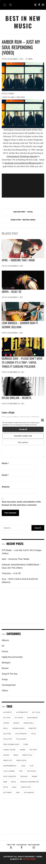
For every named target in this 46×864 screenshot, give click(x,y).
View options (23, 442)
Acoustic (7, 712)
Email (5, 475)
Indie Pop (7, 760)
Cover (6, 723)
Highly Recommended (12, 657)
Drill (5, 728)
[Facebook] (39, 5)
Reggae (24, 776)
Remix (34, 776)
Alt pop (6, 718)
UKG (18, 792)
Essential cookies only (23, 436)
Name (5, 463)
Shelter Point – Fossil (23, 212)
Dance (16, 723)
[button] (42, 420)
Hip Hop (33, 750)
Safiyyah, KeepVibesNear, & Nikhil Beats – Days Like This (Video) (21, 566)
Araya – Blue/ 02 (11, 291)
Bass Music (32, 718)
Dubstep (33, 728)
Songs (11, 93)
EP (3, 646)
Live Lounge (9, 771)
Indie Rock (21, 97)
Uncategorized (8, 685)
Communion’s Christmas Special (21, 156)
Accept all (23, 429)
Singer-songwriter (29, 782)
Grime (22, 750)
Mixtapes (6, 662)
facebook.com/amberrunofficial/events (23, 163)
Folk (33, 734)
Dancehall (29, 723)
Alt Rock (19, 718)
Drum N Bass (18, 728)
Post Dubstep (9, 776)
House (6, 755)
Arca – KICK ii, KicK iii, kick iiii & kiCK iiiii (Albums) (20, 580)
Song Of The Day (9, 674)
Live (31, 766)
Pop (21, 771)
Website (6, 487)
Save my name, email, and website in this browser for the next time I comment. (21, 503)
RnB (5, 782)
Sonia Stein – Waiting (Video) (23, 220)
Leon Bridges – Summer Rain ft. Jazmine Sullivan (20, 325)
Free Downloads (11, 744)
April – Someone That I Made (18, 260)
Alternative (22, 712)
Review (5, 668)
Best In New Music (23, 22)
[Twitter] (35, 5)
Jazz (23, 766)
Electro (7, 734)
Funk (25, 744)
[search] (10, 5)
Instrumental (10, 766)
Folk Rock (21, 739)
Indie (13, 97)
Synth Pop (26, 787)
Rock (13, 782)
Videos (5, 690)
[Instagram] (43, 5)
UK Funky (7, 792)
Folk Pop (7, 739)
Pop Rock (31, 771)
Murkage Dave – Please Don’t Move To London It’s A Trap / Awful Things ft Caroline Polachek (22, 362)
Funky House (9, 750)
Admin (30, 59)
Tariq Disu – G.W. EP (11, 573)
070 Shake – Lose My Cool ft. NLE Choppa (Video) (21, 552)
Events (5, 651)
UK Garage (29, 792)
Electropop (21, 734)
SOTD (5, 787)
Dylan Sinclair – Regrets (16, 398)
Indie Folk (27, 755)
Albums (5, 640)
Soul (14, 787)
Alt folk (36, 712)
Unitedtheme (29, 859)
